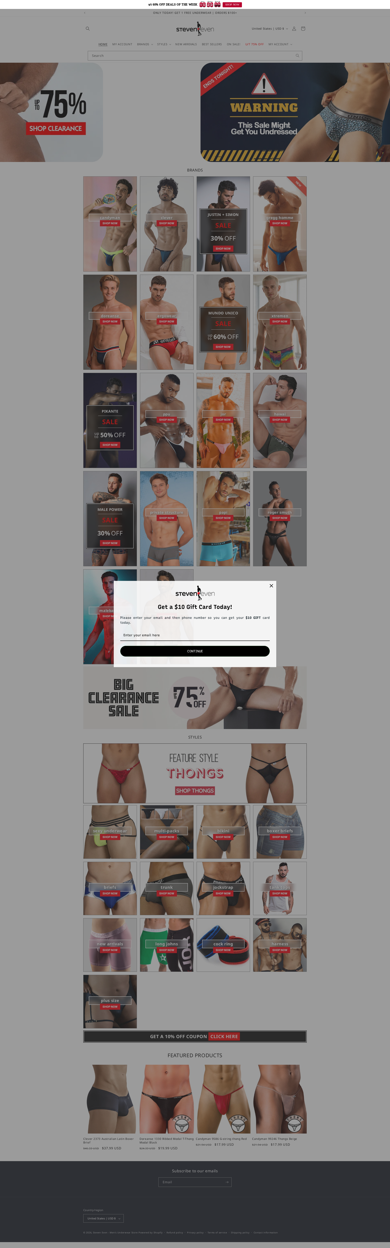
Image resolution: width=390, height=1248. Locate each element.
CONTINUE (195, 651)
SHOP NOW (232, 4)
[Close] (271, 586)
